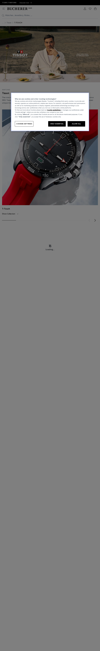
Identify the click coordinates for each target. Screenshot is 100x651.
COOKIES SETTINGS (24, 124)
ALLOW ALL (76, 124)
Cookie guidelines (54, 110)
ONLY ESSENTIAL (57, 124)
